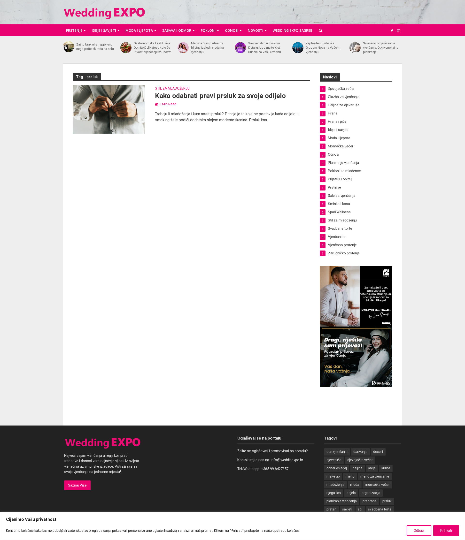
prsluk (387, 501)
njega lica (333, 493)
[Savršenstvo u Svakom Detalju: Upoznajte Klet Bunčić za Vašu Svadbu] (240, 47)
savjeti (347, 509)
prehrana (370, 501)
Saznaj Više (77, 485)
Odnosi (231, 30)
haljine (358, 468)
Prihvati (446, 530)
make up (333, 476)
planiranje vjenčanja (341, 501)
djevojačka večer (360, 460)
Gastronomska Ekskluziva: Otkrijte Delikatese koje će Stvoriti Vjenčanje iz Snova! (152, 47)
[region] (232, 526)
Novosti (255, 30)
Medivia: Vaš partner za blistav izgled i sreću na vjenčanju (207, 47)
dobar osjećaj (336, 468)
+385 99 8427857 (274, 469)
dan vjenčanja (337, 452)
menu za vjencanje (374, 476)
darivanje (360, 452)
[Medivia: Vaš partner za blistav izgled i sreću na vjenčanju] (183, 47)
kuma (385, 468)
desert (378, 452)
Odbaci (419, 530)
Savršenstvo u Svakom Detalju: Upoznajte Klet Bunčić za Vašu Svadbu (264, 47)
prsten (331, 509)
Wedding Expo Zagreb (292, 30)
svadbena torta (379, 509)
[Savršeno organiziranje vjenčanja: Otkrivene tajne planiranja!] (354, 47)
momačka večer (377, 485)
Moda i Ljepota (139, 30)
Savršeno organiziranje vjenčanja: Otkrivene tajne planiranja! (380, 47)
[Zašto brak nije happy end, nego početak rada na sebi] (68, 46)
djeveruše (333, 460)
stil (360, 509)
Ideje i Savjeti (104, 30)
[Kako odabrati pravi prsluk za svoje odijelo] (109, 109)
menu (350, 476)
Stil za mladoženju (172, 88)
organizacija (371, 493)
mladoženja (335, 485)
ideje (372, 468)
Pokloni (208, 30)
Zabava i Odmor (176, 30)
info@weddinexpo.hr (287, 460)
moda (354, 485)
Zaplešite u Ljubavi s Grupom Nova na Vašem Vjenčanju (323, 47)
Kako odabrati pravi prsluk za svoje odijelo (220, 96)
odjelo (351, 493)
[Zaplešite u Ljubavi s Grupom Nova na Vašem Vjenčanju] (297, 47)
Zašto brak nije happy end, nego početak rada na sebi (95, 47)
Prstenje (74, 30)
